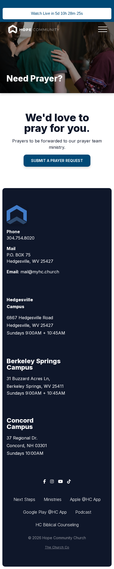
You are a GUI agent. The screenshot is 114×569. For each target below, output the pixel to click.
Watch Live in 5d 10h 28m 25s (57, 13)
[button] (102, 29)
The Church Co (57, 547)
